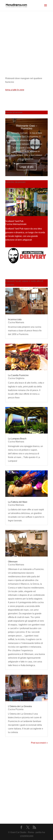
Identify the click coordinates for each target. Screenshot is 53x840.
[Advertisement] (26, 38)
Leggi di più (26, 166)
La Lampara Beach (17, 438)
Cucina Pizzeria (15, 709)
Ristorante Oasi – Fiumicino (26, 127)
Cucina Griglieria (16, 378)
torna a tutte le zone (14, 90)
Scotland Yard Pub (14, 221)
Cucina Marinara (16, 322)
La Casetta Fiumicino (18, 375)
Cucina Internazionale (15, 224)
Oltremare (13, 561)
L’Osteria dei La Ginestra (20, 706)
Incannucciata (14, 319)
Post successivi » (39, 743)
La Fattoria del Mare (17, 502)
